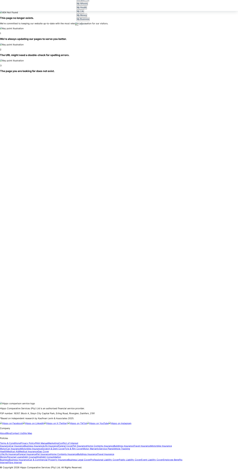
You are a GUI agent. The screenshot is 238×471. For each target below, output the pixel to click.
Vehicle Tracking (121, 448)
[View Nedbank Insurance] (99, 378)
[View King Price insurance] (66, 378)
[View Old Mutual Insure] (141, 378)
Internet (4, 462)
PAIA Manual (41, 443)
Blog (8, 433)
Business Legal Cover (79, 459)
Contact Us (17, 433)
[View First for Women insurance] (195, 378)
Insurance (5, 446)
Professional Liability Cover (104, 459)
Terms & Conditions (10, 443)
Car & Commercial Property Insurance (48, 459)
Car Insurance (17, 446)
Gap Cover (43, 451)
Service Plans (106, 448)
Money (3, 457)
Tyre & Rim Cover (74, 448)
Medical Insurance (28, 451)
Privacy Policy (27, 443)
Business (4, 459)
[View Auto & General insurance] (83, 378)
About (3, 433)
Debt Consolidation (51, 457)
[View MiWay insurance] (18, 378)
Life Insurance (51, 446)
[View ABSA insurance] (125, 378)
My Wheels (82, 3)
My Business (83, 19)
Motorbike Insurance (161, 446)
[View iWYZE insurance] (30, 378)
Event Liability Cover (152, 459)
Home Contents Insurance (100, 446)
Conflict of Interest (68, 443)
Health (3, 451)
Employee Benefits (172, 459)
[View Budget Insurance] (176, 378)
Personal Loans (15, 457)
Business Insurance (34, 446)
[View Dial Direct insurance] (158, 378)
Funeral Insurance (27, 454)
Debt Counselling (32, 457)
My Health (82, 7)
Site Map (27, 433)
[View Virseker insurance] (112, 378)
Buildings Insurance (124, 446)
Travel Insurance (142, 446)
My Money (82, 15)
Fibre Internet (15, 462)
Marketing (53, 443)
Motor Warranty (91, 448)
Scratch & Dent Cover (53, 448)
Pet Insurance (80, 446)
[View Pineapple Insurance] (48, 378)
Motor (3, 448)
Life (2, 454)
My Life (80, 11)
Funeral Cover (65, 446)
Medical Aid (13, 451)
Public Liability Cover (130, 459)
